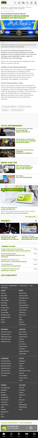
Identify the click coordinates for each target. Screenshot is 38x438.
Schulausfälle (22, 353)
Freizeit (4, 385)
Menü (34, 436)
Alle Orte (21, 322)
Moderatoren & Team (25, 370)
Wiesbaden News (24, 298)
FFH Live (3, 293)
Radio (3, 290)
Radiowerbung (23, 404)
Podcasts (21, 373)
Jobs (20, 397)
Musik (11, 436)
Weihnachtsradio (5, 315)
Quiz (2, 414)
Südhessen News (5, 341)
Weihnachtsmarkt (17, 110)
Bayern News (22, 315)
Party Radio (4, 310)
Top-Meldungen (13, 7)
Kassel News (22, 303)
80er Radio (4, 295)
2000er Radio (5, 300)
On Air (21, 358)
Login (20, 409)
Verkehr (22, 329)
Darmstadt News (23, 305)
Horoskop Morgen (6, 363)
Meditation (4, 395)
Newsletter (22, 390)
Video (26, 436)
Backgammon (4, 412)
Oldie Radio (4, 305)
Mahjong (3, 409)
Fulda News (22, 312)
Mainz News (22, 300)
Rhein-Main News (6, 339)
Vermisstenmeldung (9, 106)
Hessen (5, 221)
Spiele (2, 407)
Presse (21, 402)
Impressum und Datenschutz (9, 422)
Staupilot (23, 2)
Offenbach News (23, 307)
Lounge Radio (4, 312)
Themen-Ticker (8, 246)
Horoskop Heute (5, 361)
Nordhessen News (6, 332)
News (21, 290)
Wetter (27, 2)
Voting (21, 380)
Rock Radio (4, 303)
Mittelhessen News (6, 336)
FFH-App (21, 387)
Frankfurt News (23, 295)
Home (3, 436)
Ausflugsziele (4, 397)
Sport (20, 317)
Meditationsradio (5, 317)
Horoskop (5, 358)
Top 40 (3, 319)
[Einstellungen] (12, 221)
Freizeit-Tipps (4, 399)
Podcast (19, 436)
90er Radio (4, 298)
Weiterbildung (23, 407)
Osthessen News (5, 334)
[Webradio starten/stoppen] (31, 428)
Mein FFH (35, 2)
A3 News (21, 339)
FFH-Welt (22, 385)
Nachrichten (4, 7)
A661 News (22, 344)
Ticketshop (4, 402)
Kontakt (21, 392)
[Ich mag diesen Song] (27, 428)
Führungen (22, 399)
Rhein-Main (21, 7)
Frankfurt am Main (24, 106)
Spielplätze (4, 390)
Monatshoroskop (5, 368)
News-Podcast (23, 375)
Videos (21, 366)
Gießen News (23, 310)
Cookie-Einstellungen (25, 422)
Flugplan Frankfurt (24, 351)
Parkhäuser (22, 349)
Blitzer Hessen (23, 334)
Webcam (31, 2)
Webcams (21, 368)
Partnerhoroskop (5, 373)
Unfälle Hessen (23, 336)
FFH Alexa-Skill (30, 217)
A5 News (21, 341)
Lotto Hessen (4, 404)
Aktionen (21, 363)
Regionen (4, 329)
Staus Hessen (23, 332)
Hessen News (23, 293)
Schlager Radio (5, 307)
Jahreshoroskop (5, 370)
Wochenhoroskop (6, 366)
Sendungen (22, 361)
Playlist (19, 2)
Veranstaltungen (5, 387)
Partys (3, 416)
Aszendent (4, 375)
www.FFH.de (13, 285)
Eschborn (5, 110)
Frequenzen (22, 395)
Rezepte (3, 392)
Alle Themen (22, 324)
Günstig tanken (23, 346)
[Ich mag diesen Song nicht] (34, 428)
